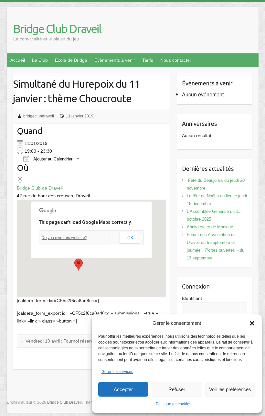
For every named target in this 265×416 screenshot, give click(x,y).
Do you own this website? (64, 237)
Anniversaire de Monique (210, 226)
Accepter (123, 389)
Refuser (176, 389)
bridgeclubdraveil (38, 116)
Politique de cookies (173, 404)
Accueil (17, 60)
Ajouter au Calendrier (52, 159)
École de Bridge (71, 60)
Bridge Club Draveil (57, 28)
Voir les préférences (230, 389)
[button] (252, 323)
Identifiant (192, 298)
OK (130, 237)
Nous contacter (175, 60)
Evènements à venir (114, 60)
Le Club (40, 60)
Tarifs (147, 60)
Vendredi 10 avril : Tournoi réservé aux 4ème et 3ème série (83, 341)
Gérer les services (117, 371)
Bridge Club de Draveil (40, 188)
